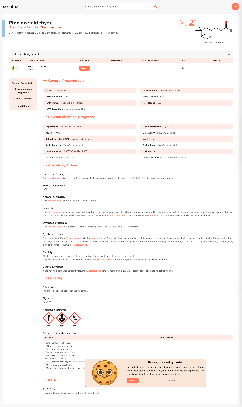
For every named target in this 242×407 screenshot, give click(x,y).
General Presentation (23, 83)
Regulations (23, 105)
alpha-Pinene (99, 238)
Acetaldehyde (54, 178)
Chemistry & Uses (22, 98)
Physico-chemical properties (23, 91)
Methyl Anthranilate (102, 259)
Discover (84, 68)
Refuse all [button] (173, 381)
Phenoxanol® (158, 215)
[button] (133, 380)
